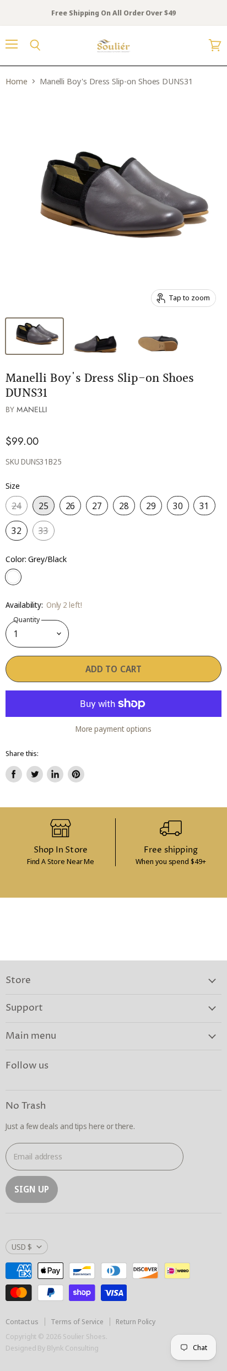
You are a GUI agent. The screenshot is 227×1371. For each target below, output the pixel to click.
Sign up (31, 1189)
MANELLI (32, 409)
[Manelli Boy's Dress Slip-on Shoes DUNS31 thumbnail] (34, 336)
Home (17, 81)
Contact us (22, 1321)
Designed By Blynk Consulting (52, 1348)
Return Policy (135, 1321)
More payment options (113, 729)
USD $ (22, 1247)
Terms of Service (77, 1321)
